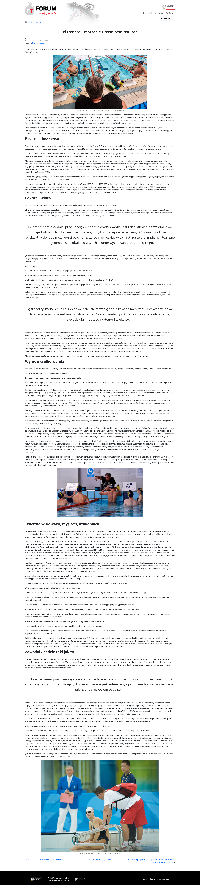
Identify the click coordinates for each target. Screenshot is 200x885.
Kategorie (165, 18)
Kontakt (169, 13)
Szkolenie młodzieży (38, 43)
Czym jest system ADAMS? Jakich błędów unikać (46, 859)
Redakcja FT (148, 13)
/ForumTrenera (34, 22)
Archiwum (159, 13)
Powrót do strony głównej (100, 859)
